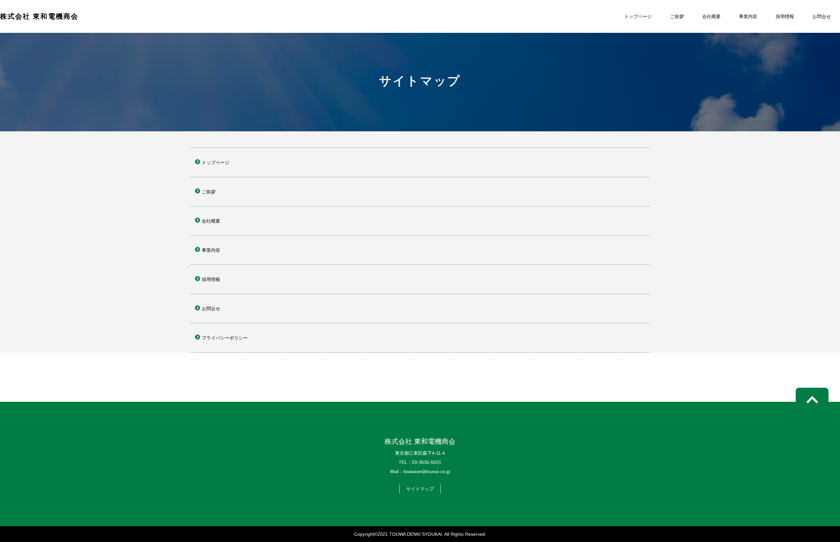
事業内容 (748, 16)
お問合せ (821, 16)
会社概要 (711, 16)
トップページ (638, 16)
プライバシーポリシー (225, 337)
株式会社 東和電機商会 (39, 16)
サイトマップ (420, 488)
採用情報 (785, 16)
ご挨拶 (677, 16)
